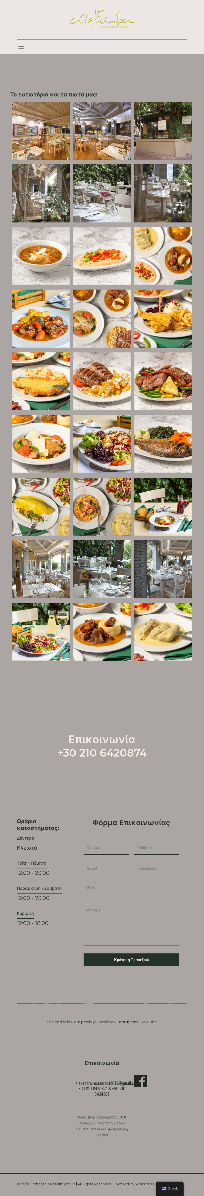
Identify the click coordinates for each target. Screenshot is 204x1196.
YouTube (149, 1022)
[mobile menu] (21, 47)
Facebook (106, 1022)
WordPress (144, 1184)
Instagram (128, 1022)
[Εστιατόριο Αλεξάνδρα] (102, 20)
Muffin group (64, 1184)
